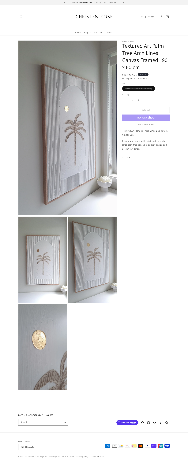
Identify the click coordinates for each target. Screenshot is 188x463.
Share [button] (127, 157)
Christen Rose (29, 457)
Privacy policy (54, 457)
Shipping (125, 79)
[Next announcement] (123, 2)
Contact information (98, 457)
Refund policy (42, 457)
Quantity (125, 94)
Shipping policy (82, 457)
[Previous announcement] (65, 2)
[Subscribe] (65, 422)
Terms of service (68, 457)
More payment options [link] (145, 124)
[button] (21, 17)
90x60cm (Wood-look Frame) (140, 89)
